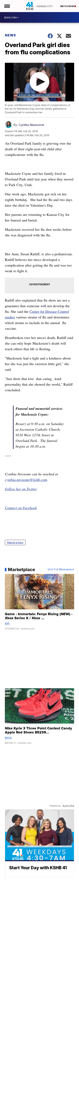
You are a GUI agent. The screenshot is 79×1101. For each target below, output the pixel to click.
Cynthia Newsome (31, 125)
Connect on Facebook (21, 507)
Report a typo (15, 542)
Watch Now (67, 6)
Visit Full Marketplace (61, 569)
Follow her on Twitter (21, 488)
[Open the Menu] (7, 6)
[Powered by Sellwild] (68, 805)
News (10, 35)
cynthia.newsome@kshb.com (26, 479)
